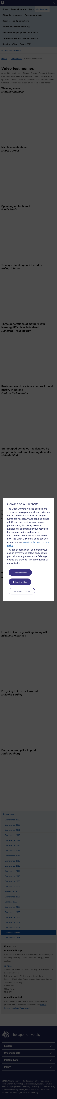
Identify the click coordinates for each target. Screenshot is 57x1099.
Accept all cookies (20, 573)
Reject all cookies (20, 582)
